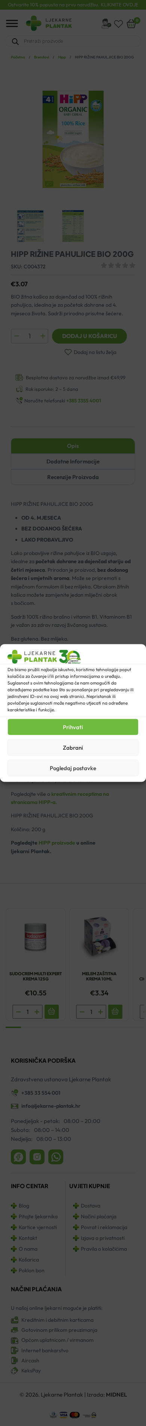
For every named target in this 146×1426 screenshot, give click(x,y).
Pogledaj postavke (73, 767)
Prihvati (73, 726)
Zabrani (73, 747)
